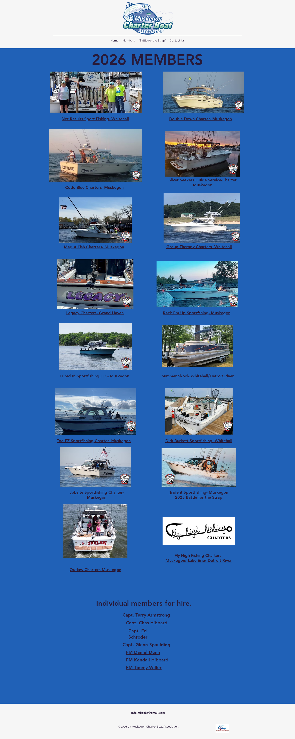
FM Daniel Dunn (143, 652)
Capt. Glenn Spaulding (146, 644)
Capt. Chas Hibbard (147, 623)
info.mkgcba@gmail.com (148, 713)
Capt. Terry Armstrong (146, 615)
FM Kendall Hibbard (147, 660)
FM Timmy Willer (144, 667)
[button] (95, 346)
